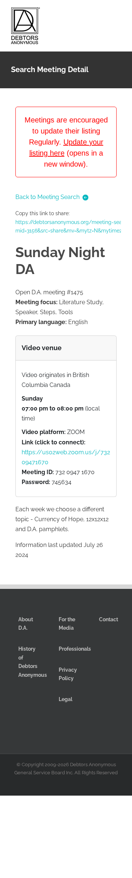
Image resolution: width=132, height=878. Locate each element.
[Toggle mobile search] (105, 14)
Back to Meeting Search (47, 196)
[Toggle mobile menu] (118, 14)
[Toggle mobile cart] (92, 14)
